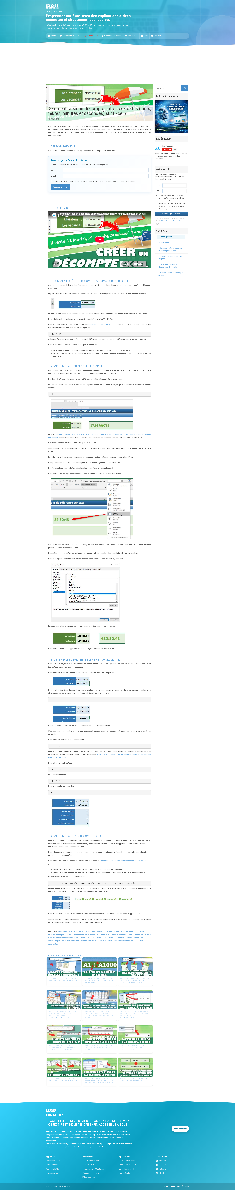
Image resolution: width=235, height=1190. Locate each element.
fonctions (124, 935)
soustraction (118, 938)
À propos (185, 1186)
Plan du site (175, 1186)
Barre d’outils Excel (126, 1169)
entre (78, 941)
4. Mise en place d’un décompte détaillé (170, 274)
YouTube (162, 1161)
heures (131, 935)
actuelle (109, 938)
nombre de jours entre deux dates (62, 941)
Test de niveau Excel (90, 1161)
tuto (106, 931)
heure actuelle (95, 938)
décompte (60, 935)
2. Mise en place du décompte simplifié (170, 257)
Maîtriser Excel (52, 1165)
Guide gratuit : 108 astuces (93, 1169)
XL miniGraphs (124, 1173)
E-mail (53, 176)
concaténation (127, 941)
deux (76, 935)
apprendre (140, 931)
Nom (52, 170)
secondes (71, 938)
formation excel (79, 931)
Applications (133, 36)
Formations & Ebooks (72, 36)
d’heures (98, 941)
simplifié (51, 938)
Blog (146, 36)
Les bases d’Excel (53, 1161)
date (87, 938)
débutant (132, 931)
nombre (141, 938)
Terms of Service (178, 221)
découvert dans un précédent (103, 324)
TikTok (161, 1173)
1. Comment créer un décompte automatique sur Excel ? (170, 249)
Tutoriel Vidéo (163, 242)
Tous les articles (89, 1165)
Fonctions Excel (52, 1173)
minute (110, 941)
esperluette (53, 944)
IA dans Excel (92, 36)
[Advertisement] (117, 64)
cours (111, 931)
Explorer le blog (180, 1128)
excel (102, 931)
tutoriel (86, 935)
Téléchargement (165, 237)
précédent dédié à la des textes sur (125, 861)
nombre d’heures (88, 941)
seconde (117, 941)
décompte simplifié (143, 935)
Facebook (162, 1165)
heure (103, 938)
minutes (63, 938)
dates (80, 935)
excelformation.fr (65, 931)
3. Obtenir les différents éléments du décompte (167, 266)
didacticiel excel (93, 931)
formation (124, 931)
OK (184, 88)
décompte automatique (99, 935)
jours (58, 938)
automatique (114, 935)
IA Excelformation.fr (127, 1161)
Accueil (53, 36)
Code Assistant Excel (127, 1165)
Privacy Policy (165, 221)
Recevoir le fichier (60, 187)
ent (106, 941)
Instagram (163, 1169)
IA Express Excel (88, 1177)
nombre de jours (131, 938)
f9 (103, 941)
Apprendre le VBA (52, 1169)
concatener (138, 941)
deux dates (68, 935)
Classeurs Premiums (112, 36)
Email (158, 191)
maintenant (80, 938)
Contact (157, 36)
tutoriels (51, 935)
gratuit (117, 931)
